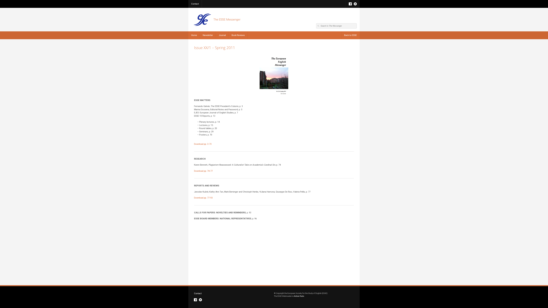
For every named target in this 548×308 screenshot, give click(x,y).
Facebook (350, 3)
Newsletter (208, 35)
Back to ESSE (350, 35)
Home (194, 35)
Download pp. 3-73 (202, 144)
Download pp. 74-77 (203, 171)
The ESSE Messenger (202, 20)
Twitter (355, 3)
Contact (195, 4)
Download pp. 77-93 (203, 197)
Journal (222, 35)
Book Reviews (238, 35)
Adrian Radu (299, 296)
